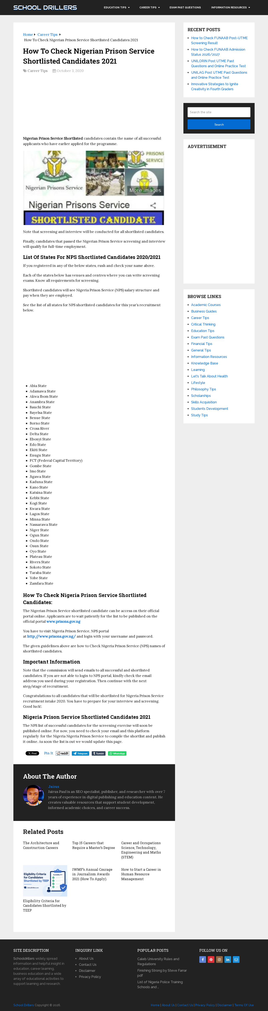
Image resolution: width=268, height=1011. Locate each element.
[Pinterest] (211, 959)
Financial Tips (201, 344)
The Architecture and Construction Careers (41, 845)
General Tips (201, 350)
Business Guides (204, 311)
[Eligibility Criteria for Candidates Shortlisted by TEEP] (45, 881)
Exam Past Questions (185, 7)
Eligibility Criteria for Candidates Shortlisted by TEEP (44, 905)
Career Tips (147, 7)
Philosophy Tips (203, 389)
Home (155, 1005)
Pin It (48, 753)
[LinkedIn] (227, 959)
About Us (86, 959)
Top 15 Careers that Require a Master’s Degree (93, 845)
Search (219, 124)
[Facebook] (202, 959)
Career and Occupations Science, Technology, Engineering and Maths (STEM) (141, 850)
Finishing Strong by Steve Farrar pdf (162, 973)
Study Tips (199, 415)
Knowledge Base (204, 363)
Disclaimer (87, 971)
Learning (198, 370)
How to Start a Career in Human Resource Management (141, 874)
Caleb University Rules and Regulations (158, 961)
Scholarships (201, 396)
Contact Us (88, 965)
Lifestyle (198, 383)
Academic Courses (206, 305)
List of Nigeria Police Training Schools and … (160, 984)
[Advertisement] (94, 106)
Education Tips (115, 7)
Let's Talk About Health (209, 376)
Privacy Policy (90, 977)
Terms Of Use (244, 1005)
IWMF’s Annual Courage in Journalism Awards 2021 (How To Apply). (92, 874)
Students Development (209, 409)
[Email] (236, 959)
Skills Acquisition (204, 402)
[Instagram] (219, 959)
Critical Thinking (203, 324)
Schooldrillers (24, 959)
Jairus (53, 786)
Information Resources (229, 7)
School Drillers (45, 7)
